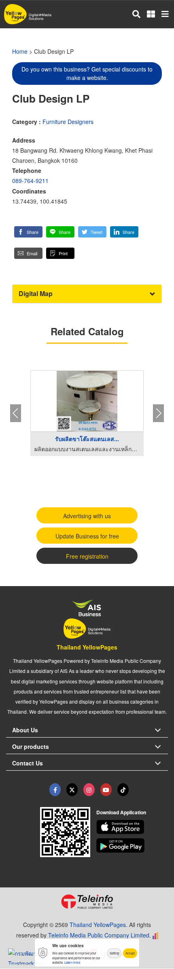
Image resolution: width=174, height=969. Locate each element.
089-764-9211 (30, 181)
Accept (130, 953)
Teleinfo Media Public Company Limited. (99, 935)
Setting (114, 953)
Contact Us (27, 763)
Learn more (72, 962)
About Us (25, 730)
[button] (28, 232)
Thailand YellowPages (87, 647)
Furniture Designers (67, 122)
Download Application (121, 812)
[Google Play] (132, 845)
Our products (30, 746)
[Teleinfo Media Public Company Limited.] (87, 901)
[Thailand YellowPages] (72, 789)
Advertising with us (87, 516)
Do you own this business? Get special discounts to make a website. (87, 73)
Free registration (87, 556)
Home (20, 51)
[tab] (87, 294)
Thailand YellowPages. (98, 925)
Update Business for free (87, 536)
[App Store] (132, 827)
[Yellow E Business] (55, 789)
